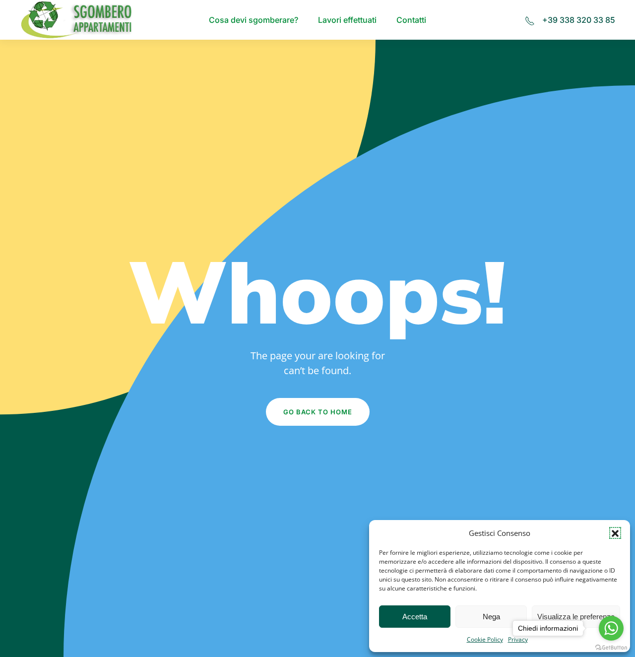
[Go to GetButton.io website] (611, 647)
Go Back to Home (317, 412)
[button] (615, 533)
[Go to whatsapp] (611, 628)
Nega (491, 616)
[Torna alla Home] (78, 20)
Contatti (411, 20)
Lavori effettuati (347, 20)
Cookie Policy (485, 639)
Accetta (414, 616)
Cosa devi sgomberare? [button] (253, 20)
